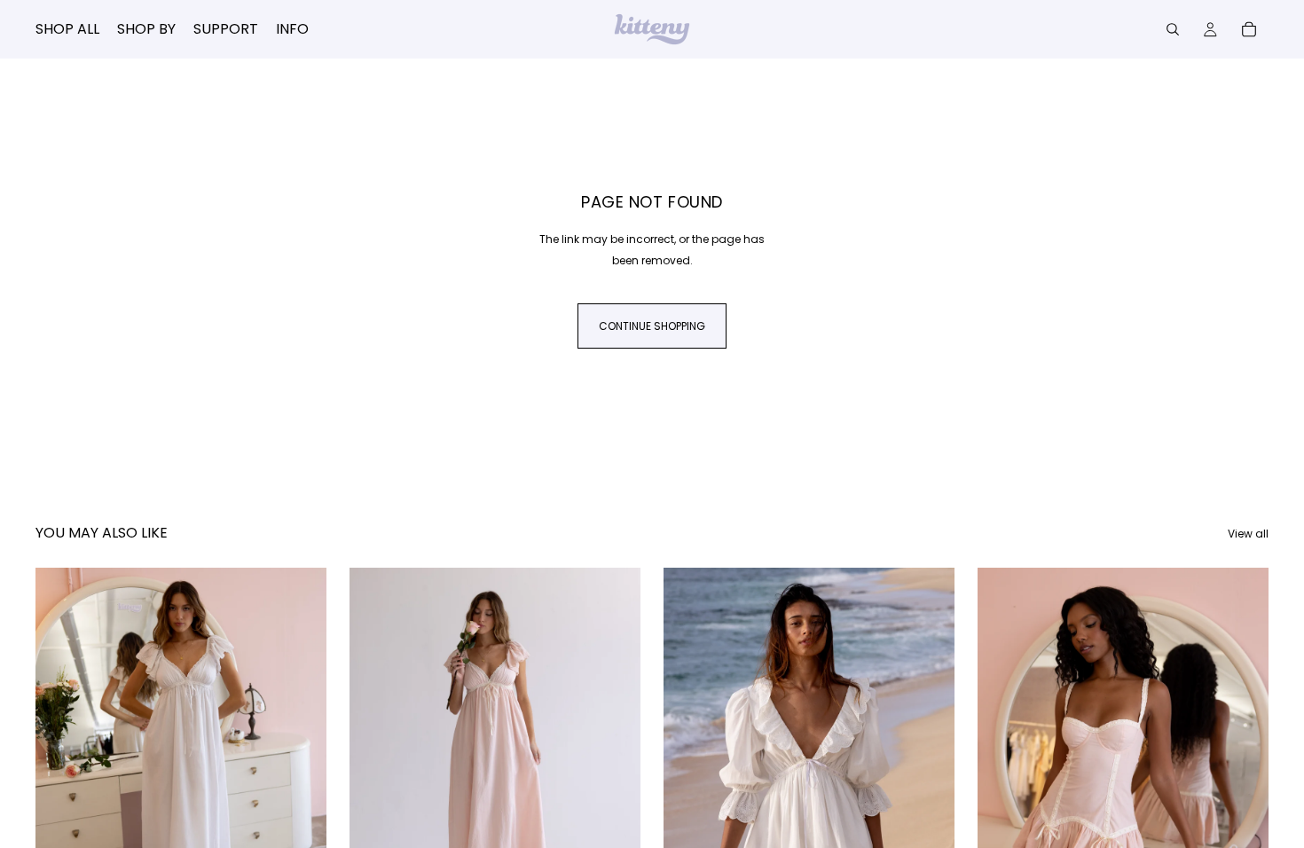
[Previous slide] (62, 749)
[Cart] (1249, 29)
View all (1248, 533)
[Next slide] (299, 749)
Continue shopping (652, 326)
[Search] (1172, 29)
